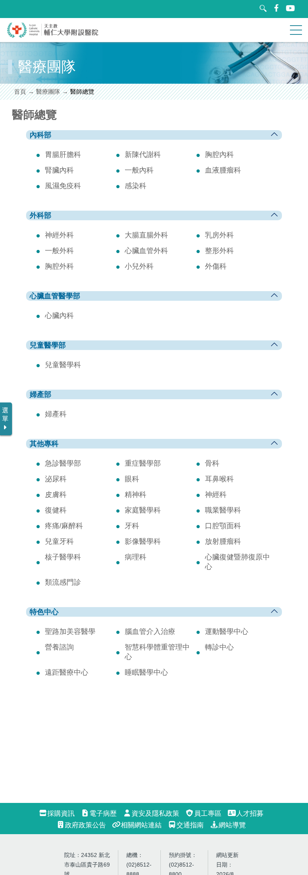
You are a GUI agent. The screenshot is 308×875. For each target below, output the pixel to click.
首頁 (20, 91)
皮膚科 (56, 495)
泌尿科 (56, 479)
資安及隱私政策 (155, 813)
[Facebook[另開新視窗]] (277, 8)
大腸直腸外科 (146, 235)
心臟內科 (59, 316)
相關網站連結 (141, 825)
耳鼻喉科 (219, 479)
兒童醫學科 (63, 365)
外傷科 (216, 266)
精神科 (135, 495)
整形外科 (219, 251)
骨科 (212, 463)
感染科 (135, 186)
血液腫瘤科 (223, 170)
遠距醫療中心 (66, 672)
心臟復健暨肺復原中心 (237, 562)
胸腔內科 (219, 155)
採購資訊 (61, 813)
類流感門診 (63, 582)
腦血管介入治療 (150, 632)
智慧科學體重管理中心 (157, 652)
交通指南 (190, 825)
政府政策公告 (85, 825)
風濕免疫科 (63, 186)
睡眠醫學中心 (146, 672)
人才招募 (249, 813)
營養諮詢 (59, 647)
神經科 (216, 495)
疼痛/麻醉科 (64, 526)
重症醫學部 (143, 463)
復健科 (56, 510)
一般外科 (59, 251)
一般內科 (139, 170)
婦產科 (56, 414)
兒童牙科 (59, 541)
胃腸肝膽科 (63, 155)
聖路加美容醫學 (70, 632)
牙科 (132, 526)
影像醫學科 (143, 541)
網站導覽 (232, 825)
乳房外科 (219, 235)
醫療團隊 (48, 91)
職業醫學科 (223, 510)
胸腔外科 (59, 266)
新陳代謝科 (143, 155)
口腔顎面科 (223, 526)
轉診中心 (219, 647)
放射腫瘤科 (223, 541)
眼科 (132, 479)
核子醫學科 (63, 557)
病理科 (135, 557)
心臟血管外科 (146, 251)
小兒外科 (139, 266)
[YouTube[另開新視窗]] (291, 8)
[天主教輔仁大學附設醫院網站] (53, 35)
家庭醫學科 (143, 510)
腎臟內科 (59, 170)
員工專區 (207, 813)
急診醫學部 (63, 463)
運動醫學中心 (226, 632)
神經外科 (59, 235)
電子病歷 (103, 813)
